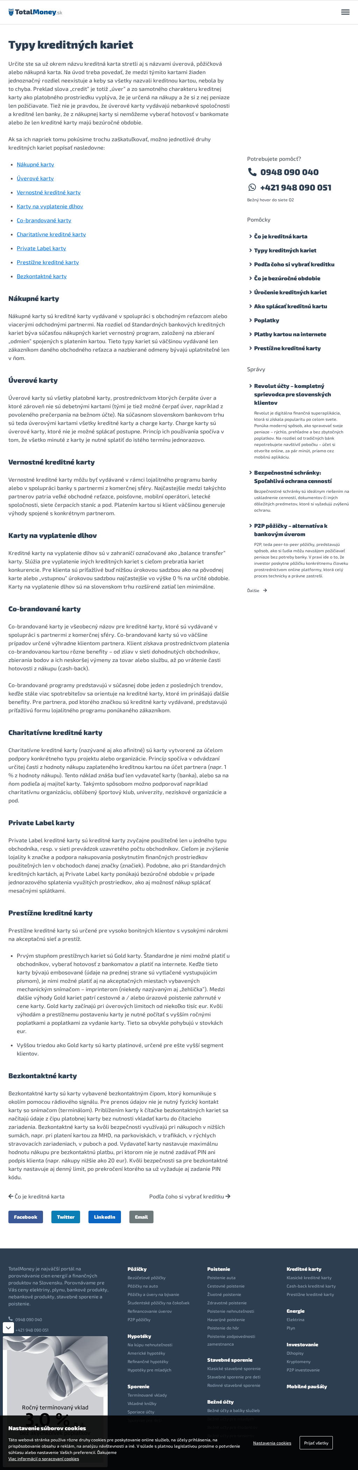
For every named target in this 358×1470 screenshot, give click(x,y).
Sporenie (138, 1386)
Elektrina (296, 1319)
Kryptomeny (298, 1361)
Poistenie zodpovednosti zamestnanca (231, 1340)
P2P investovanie (303, 1369)
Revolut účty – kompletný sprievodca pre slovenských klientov (292, 394)
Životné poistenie (224, 1294)
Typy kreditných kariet (285, 250)
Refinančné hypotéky (148, 1361)
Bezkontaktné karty (42, 276)
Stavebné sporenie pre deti (233, 1376)
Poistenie (218, 1269)
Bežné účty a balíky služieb (233, 1410)
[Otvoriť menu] (345, 12)
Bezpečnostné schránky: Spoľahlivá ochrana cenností (293, 476)
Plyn (291, 1327)
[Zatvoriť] (8, 1327)
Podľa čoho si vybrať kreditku (187, 1196)
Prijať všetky (316, 1442)
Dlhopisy (295, 1352)
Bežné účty (220, 1402)
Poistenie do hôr (223, 1327)
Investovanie (302, 1344)
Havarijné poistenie (226, 1319)
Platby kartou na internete (290, 334)
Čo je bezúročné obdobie (287, 278)
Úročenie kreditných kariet (290, 292)
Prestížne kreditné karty (48, 262)
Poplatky (266, 320)
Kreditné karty (304, 1269)
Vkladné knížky (142, 1403)
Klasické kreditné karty (309, 1277)
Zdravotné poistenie (227, 1302)
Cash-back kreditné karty (311, 1285)
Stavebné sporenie (229, 1360)
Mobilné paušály (307, 1386)
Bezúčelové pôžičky (146, 1277)
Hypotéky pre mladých (149, 1369)
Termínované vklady (147, 1394)
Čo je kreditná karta (39, 1196)
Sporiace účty (141, 1411)
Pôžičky (137, 1269)
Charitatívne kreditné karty (51, 234)
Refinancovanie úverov (150, 1311)
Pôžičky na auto (143, 1285)
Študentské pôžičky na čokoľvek (158, 1302)
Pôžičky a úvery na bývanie (153, 1294)
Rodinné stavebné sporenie (233, 1385)
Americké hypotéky (146, 1352)
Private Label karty (41, 248)
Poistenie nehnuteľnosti (230, 1311)
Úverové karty (35, 178)
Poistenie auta (221, 1277)
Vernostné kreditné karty (49, 192)
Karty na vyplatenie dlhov (50, 206)
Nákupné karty (35, 164)
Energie (296, 1311)
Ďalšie (253, 590)
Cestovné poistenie (226, 1285)
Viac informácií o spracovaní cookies (43, 1458)
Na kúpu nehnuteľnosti (150, 1344)
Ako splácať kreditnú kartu (290, 306)
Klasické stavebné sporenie (234, 1368)
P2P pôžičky (139, 1319)
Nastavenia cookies (272, 1442)
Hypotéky (139, 1336)
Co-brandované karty (44, 220)
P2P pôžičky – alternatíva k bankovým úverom (291, 529)
